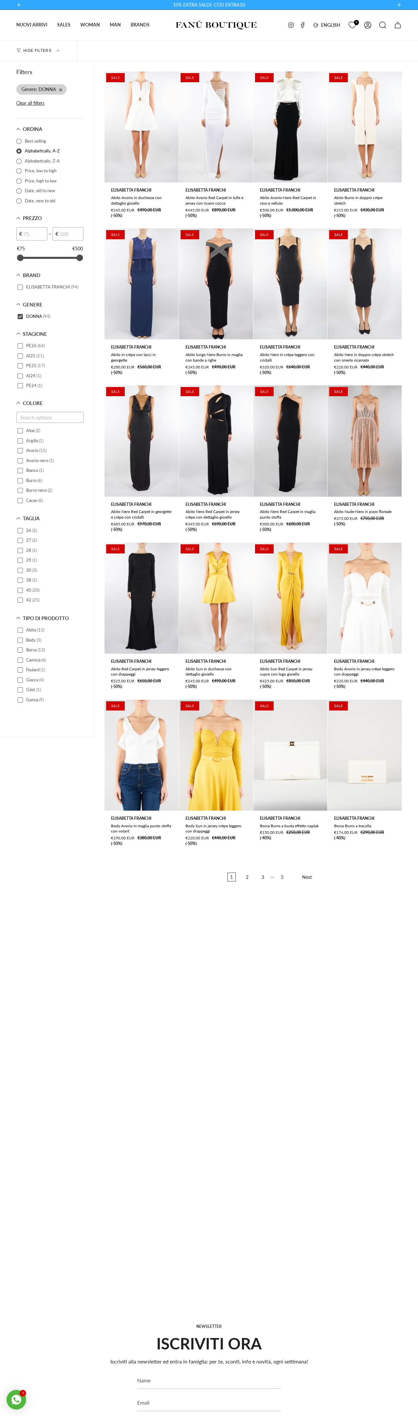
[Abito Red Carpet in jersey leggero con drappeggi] (141, 598)
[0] (352, 24)
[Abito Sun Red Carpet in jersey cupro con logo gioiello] (290, 598)
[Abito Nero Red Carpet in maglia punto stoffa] (290, 440)
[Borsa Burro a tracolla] (365, 755)
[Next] (399, 5)
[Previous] (19, 5)
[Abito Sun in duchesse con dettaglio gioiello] (216, 598)
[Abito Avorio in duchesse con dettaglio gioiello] (141, 126)
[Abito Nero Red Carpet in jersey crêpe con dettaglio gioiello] (216, 440)
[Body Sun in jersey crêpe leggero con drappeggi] (216, 755)
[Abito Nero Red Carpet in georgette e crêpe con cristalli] (141, 440)
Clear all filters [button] (30, 103)
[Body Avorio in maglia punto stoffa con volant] (141, 755)
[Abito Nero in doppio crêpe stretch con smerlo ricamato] (365, 283)
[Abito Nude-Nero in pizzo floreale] (365, 440)
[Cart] (397, 25)
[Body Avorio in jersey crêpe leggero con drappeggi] (365, 598)
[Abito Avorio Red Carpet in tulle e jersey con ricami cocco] (216, 126)
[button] (31, 25)
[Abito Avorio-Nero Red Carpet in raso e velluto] (290, 126)
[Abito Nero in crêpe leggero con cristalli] (290, 283)
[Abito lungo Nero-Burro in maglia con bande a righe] (216, 283)
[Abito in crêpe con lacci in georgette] (141, 283)
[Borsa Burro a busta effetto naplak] (290, 755)
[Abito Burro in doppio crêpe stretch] (365, 126)
